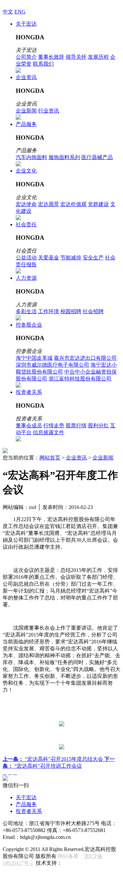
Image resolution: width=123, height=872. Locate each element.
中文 (8, 11)
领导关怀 (76, 57)
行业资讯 (48, 110)
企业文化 (26, 170)
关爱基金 (48, 257)
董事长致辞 (51, 57)
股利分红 (98, 425)
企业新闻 (26, 110)
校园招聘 (70, 311)
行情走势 (53, 425)
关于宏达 (26, 24)
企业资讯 (26, 77)
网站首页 (49, 457)
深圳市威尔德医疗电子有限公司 (52, 365)
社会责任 (26, 224)
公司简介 (26, 57)
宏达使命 (26, 204)
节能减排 (70, 257)
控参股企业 (29, 325)
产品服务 (26, 124)
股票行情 (76, 425)
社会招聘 (93, 311)
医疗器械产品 (97, 157)
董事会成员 (29, 425)
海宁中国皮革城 (34, 358)
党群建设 (98, 204)
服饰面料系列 (64, 157)
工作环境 (48, 311)
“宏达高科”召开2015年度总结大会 (53, 759)
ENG (20, 11)
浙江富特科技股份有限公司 (80, 378)
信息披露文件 (48, 432)
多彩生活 (26, 311)
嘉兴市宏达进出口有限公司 (85, 358)
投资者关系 (29, 392)
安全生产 (93, 257)
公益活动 (26, 257)
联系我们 (43, 64)
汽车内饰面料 (31, 157)
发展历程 (98, 57)
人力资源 (26, 278)
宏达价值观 (73, 204)
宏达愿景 (48, 204)
